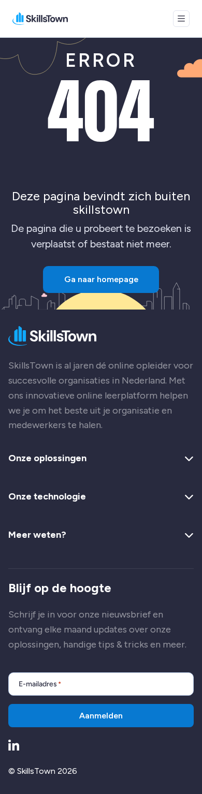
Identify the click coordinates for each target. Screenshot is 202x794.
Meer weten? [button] (37, 535)
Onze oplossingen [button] (47, 458)
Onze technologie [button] (47, 497)
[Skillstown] (40, 18)
